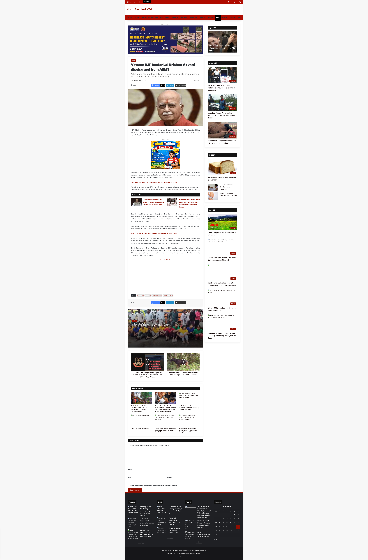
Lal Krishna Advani (157, 295)
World (224, 17)
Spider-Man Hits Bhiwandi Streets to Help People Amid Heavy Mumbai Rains (188, 430)
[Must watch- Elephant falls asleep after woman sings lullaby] (133, 523)
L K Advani (148, 295)
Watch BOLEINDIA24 (165, 259)
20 (227, 526)
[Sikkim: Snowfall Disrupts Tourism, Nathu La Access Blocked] (190, 525)
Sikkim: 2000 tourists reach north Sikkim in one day (204, 534)
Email (130, 477)
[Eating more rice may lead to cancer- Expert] (162, 530)
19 (223, 526)
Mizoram (183, 17)
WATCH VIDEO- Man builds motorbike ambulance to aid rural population (221, 87)
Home (130, 17)
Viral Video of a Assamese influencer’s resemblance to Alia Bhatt (222, 47)
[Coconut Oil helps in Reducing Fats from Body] (213, 196)
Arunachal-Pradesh (150, 17)
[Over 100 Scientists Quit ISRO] (141, 420)
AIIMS (138, 295)
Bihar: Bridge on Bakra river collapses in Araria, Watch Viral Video (154, 182)
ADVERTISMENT (165, 24)
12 (223, 522)
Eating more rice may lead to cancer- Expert (174, 530)
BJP (143, 295)
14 (231, 522)
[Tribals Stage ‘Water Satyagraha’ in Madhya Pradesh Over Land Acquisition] (165, 420)
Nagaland (193, 17)
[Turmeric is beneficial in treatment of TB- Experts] (162, 521)
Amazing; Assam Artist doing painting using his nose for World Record (221, 115)
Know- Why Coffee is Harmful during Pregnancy (227, 187)
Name (130, 469)
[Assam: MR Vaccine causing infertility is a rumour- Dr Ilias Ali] (162, 511)
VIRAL (240, 17)
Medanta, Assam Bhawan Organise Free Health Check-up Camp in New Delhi (189, 407)
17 (216, 526)
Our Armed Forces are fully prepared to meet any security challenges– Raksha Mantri (153, 202)
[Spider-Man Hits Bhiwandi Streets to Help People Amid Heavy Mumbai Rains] (189, 420)
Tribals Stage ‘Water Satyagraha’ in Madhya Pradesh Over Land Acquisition (165, 430)
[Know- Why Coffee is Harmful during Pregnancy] (213, 187)
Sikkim (202, 17)
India (218, 17)
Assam (137, 17)
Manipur (175, 17)
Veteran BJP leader (168, 295)
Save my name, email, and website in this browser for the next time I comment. (154, 485)
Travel (232, 17)
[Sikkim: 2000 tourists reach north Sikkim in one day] (190, 535)
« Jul (215, 539)
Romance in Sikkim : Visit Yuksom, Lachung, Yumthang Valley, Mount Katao (222, 335)
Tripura (210, 17)
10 (216, 522)
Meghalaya (164, 17)
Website (169, 477)
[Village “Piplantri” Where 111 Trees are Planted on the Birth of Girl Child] (133, 534)
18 (219, 526)
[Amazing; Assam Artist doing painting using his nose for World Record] (133, 510)
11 (219, 522)
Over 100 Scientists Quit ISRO (140, 428)
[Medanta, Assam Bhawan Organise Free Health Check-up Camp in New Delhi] (189, 398)
